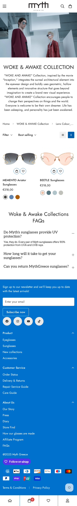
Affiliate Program (13, 439)
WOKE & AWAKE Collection (33, 124)
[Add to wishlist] (23, 171)
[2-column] (71, 135)
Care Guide (10, 393)
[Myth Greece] (38, 6)
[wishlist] (48, 500)
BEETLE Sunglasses (52, 180)
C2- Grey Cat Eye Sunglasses (49, 193)
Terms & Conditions (14, 488)
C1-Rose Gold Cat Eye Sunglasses (42, 193)
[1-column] (63, 135)
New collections (12, 352)
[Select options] (17, 171)
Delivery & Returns (14, 381)
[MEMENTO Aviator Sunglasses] (20, 159)
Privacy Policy (41, 488)
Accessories (10, 358)
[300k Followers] (7, 321)
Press (6, 415)
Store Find (9, 427)
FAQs (6, 446)
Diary (6, 421)
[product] (10, 500)
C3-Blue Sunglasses (11, 197)
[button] (70, 6)
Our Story (8, 409)
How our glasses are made (19, 433)
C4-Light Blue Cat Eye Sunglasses (55, 193)
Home (6, 124)
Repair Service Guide (15, 387)
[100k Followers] (17, 321)
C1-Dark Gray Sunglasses (5, 197)
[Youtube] (28, 321)
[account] (67, 500)
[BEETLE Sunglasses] (57, 159)
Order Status (10, 374)
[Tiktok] (39, 321)
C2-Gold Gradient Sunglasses (17, 197)
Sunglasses (9, 346)
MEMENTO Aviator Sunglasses (14, 182)
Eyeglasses (9, 340)
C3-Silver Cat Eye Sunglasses (61, 193)
